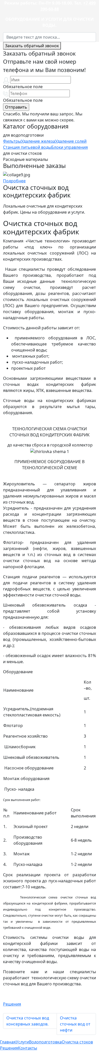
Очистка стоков (77, 1042)
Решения (12, 1004)
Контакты (27, 1048)
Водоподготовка (45, 1042)
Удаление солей (71, 141)
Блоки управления (69, 147)
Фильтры (12, 141)
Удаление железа (38, 141)
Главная (8, 1042)
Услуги (22, 1042)
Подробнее (14, 181)
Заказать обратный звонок (32, 45)
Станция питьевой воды (27, 147)
